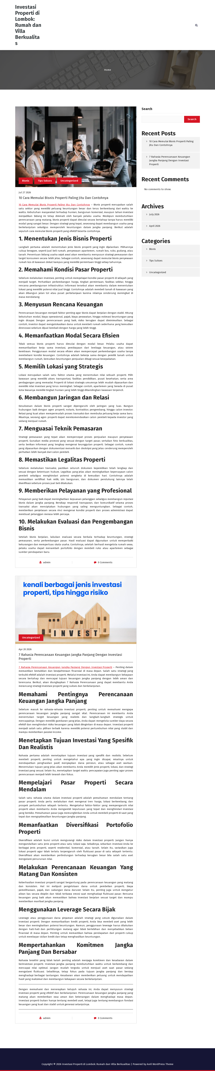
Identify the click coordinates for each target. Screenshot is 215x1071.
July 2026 (154, 214)
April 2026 (154, 225)
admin (47, 562)
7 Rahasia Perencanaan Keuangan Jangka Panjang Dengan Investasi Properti (65, 667)
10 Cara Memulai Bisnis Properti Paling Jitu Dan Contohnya (63, 198)
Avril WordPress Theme (160, 1064)
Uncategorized (69, 180)
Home (107, 69)
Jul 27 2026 (25, 192)
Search (147, 109)
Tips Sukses (45, 180)
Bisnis (25, 180)
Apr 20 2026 (25, 649)
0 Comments (105, 562)
